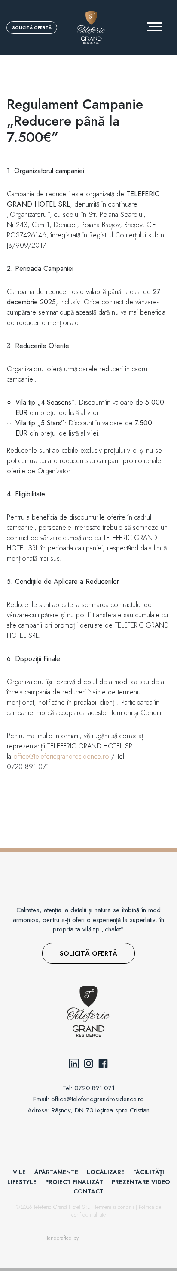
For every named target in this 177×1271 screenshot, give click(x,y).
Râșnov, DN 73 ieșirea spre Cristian (101, 1110)
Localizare (106, 1172)
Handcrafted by (61, 1238)
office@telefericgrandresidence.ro (61, 756)
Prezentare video (141, 1182)
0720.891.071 (94, 1088)
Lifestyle (22, 1182)
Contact (88, 1191)
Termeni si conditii (115, 1207)
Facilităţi (148, 1172)
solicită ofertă (32, 27)
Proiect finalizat (74, 1182)
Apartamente (56, 1172)
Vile (19, 1172)
